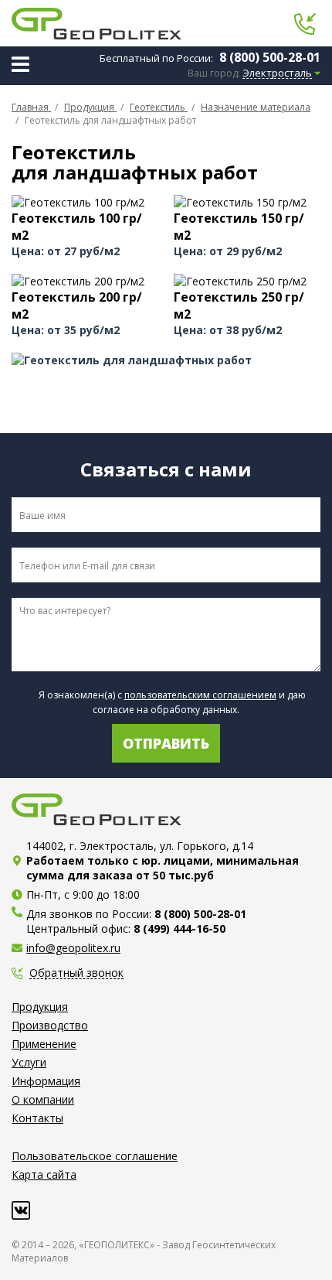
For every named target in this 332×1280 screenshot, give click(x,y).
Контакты (37, 1118)
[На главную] (96, 23)
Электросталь (277, 73)
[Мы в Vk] (21, 1210)
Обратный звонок (76, 973)
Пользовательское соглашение (95, 1156)
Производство (50, 1025)
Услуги (29, 1062)
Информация (46, 1080)
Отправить (166, 743)
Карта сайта (44, 1174)
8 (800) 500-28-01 (269, 57)
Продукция (40, 1006)
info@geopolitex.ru (73, 947)
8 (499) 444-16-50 (179, 928)
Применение (44, 1043)
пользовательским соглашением (200, 694)
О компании (43, 1099)
